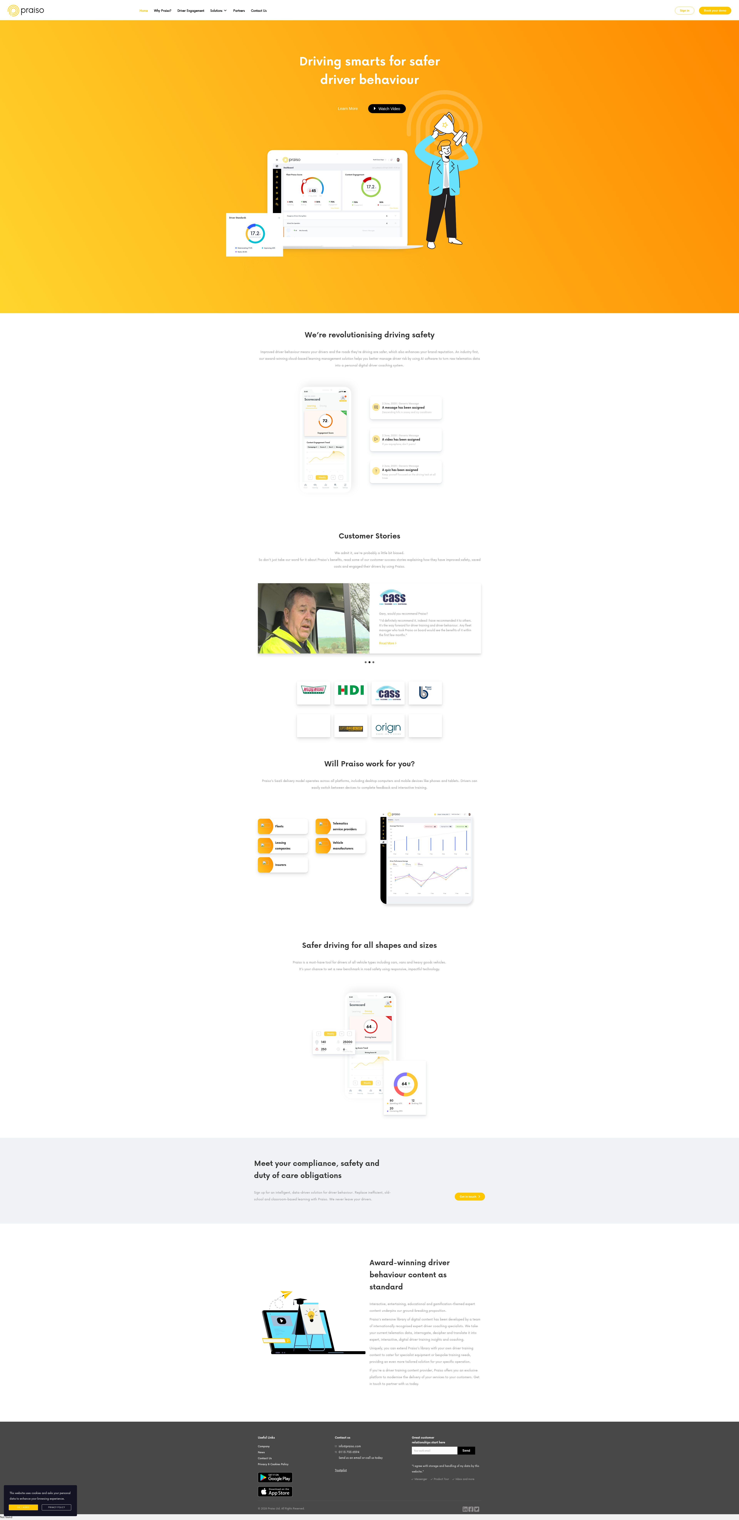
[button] (684, 10)
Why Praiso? (162, 10)
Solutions (216, 10)
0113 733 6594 (349, 1451)
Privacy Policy (56, 1507)
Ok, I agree (23, 1507)
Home (144, 10)
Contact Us (259, 10)
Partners (239, 10)
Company (264, 1445)
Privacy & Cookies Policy (273, 1463)
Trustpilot (341, 1469)
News (261, 1451)
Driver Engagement (190, 10)
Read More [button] (386, 642)
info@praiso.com (350, 1445)
